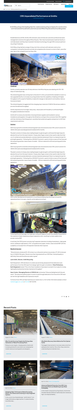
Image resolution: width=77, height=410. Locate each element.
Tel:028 (27, 281)
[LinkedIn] (66, 296)
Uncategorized (55, 381)
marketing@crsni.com (16, 281)
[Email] (68, 296)
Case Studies (7, 9)
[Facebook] (62, 296)
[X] (64, 296)
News (15, 337)
